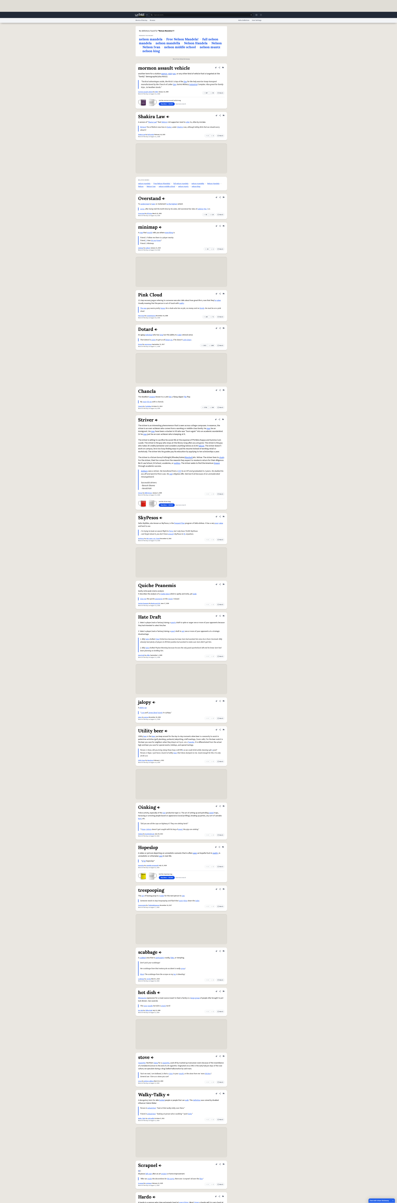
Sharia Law (152, 122)
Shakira (180, 127)
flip (185, 397)
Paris (171, 531)
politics (177, 463)
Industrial (193, 84)
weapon (152, 397)
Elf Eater (149, 214)
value (221, 523)
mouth (181, 1073)
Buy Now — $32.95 (167, 104)
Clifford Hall (148, 1010)
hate (147, 639)
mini (170, 73)
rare (160, 856)
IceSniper (149, 1183)
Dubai (169, 127)
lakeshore (150, 760)
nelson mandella (168, 43)
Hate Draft (141, 655)
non (164, 813)
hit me (149, 401)
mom (145, 401)
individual (148, 335)
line (185, 81)
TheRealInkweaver (154, 905)
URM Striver (148, 493)
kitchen (207, 1073)
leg (174, 974)
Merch (221, 93)
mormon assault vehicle (145, 92)
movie (170, 599)
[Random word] (251, 15)
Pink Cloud (141, 316)
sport (173, 631)
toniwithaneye (151, 316)
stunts (160, 712)
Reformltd (151, 135)
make (179, 335)
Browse (152, 20)
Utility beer (141, 760)
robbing (200, 209)
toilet (162, 895)
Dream (217, 463)
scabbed (142, 957)
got (170, 473)
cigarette (165, 1063)
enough (171, 534)
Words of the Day (141, 20)
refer (188, 122)
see (183, 895)
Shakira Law (141, 135)
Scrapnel (141, 1183)
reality (181, 303)
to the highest (171, 204)
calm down (187, 340)
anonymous (148, 344)
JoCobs (148, 979)
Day (174, 84)
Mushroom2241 (155, 603)
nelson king (151, 51)
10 (145, 861)
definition (197, 1100)
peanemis (159, 599)
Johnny (148, 829)
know (159, 240)
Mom (142, 974)
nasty (181, 900)
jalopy (140, 717)
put (183, 631)
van (174, 73)
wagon (164, 73)
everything (169, 232)
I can (143, 712)
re (215, 300)
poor (217, 523)
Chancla (140, 406)
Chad (157, 639)
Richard (143, 127)
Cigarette (141, 1063)
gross (183, 968)
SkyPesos (141, 539)
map (141, 232)
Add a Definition (243, 20)
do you (153, 240)
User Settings (256, 20)
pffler (148, 655)
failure (201, 445)
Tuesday (191, 742)
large (193, 998)
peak (194, 594)
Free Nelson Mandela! (182, 39)
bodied (162, 1100)
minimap (140, 248)
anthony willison (149, 1081)
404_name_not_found (153, 539)
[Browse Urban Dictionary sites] (141, 15)
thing (185, 900)
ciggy (171, 1073)
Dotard (140, 344)
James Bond (152, 712)
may (208, 428)
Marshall (189, 457)
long (161, 335)
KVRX (156, 92)
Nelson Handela (195, 43)
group (197, 998)
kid (170, 397)
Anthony (144, 471)
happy (162, 308)
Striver (140, 493)
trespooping (142, 905)
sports (173, 622)
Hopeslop (141, 865)
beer (145, 736)
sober (218, 300)
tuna (145, 1006)
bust (140, 818)
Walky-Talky (141, 1118)
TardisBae (148, 406)
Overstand (141, 214)
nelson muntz (210, 47)
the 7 (206, 209)
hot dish (140, 1010)
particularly (159, 957)
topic (153, 204)
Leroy (142, 209)
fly (184, 534)
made (149, 1178)
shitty (141, 707)
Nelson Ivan (151, 47)
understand (145, 204)
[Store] (256, 15)
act (143, 895)
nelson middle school (180, 47)
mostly (149, 232)
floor (201, 1178)
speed (211, 813)
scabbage (141, 979)
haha (190, 1114)
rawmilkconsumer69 (152, 865)
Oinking (140, 834)
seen (195, 853)
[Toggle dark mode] (261, 15)
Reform (164, 122)
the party (170, 1178)
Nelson (216, 43)
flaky (172, 957)
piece (168, 594)
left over (149, 1173)
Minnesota (142, 998)
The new (143, 308)
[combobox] (201, 15)
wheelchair (152, 1108)
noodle (150, 1006)
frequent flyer (179, 523)
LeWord (147, 248)
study (221, 457)
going (153, 340)
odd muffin (151, 1118)
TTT (179, 471)
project (164, 1173)
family (202, 308)
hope (144, 829)
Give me (143, 599)
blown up (168, 340)
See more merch (181, 104)
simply (163, 1006)
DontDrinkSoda (149, 834)
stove (140, 1081)
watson (146, 717)
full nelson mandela (180, 183)
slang (156, 1063)
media (162, 594)
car (145, 707)
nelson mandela (150, 39)
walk (187, 1100)
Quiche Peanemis (143, 603)
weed (180, 829)
